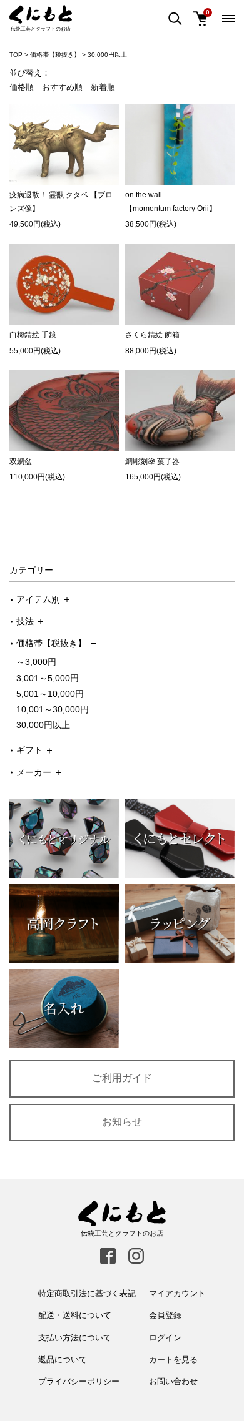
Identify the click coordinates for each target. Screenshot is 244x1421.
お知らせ (122, 1121)
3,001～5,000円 (47, 678)
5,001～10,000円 (50, 694)
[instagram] (136, 1256)
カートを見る (173, 1359)
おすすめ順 (62, 87)
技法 (25, 621)
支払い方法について (74, 1337)
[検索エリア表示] (175, 19)
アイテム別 (38, 599)
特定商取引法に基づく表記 (87, 1293)
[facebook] (108, 1256)
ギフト (29, 750)
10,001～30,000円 (52, 709)
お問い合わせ (173, 1381)
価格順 (21, 87)
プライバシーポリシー (78, 1381)
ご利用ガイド (122, 1078)
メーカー (33, 772)
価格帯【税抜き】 (51, 643)
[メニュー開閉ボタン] (228, 18)
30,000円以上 (43, 725)
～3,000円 (36, 662)
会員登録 (165, 1315)
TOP (16, 54)
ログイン (165, 1337)
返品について (62, 1359)
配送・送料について (74, 1315)
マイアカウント (177, 1293)
